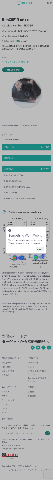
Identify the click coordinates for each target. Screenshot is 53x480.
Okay (40, 249)
